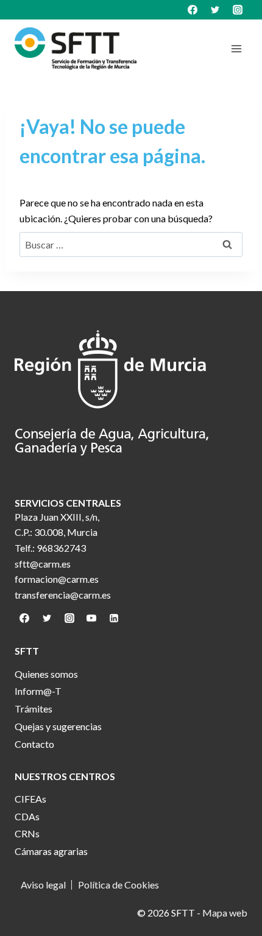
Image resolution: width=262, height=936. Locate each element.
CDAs (27, 816)
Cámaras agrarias (51, 851)
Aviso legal (43, 885)
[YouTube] (91, 618)
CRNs (27, 833)
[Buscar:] (131, 244)
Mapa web (224, 912)
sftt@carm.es (43, 563)
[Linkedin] (114, 618)
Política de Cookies (118, 885)
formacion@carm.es (57, 579)
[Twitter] (215, 9)
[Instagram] (237, 9)
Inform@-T (38, 691)
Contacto (34, 744)
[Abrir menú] (236, 48)
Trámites (33, 708)
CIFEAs (30, 798)
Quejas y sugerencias (58, 726)
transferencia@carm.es (63, 594)
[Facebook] (192, 9)
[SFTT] (75, 48)
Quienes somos (46, 674)
